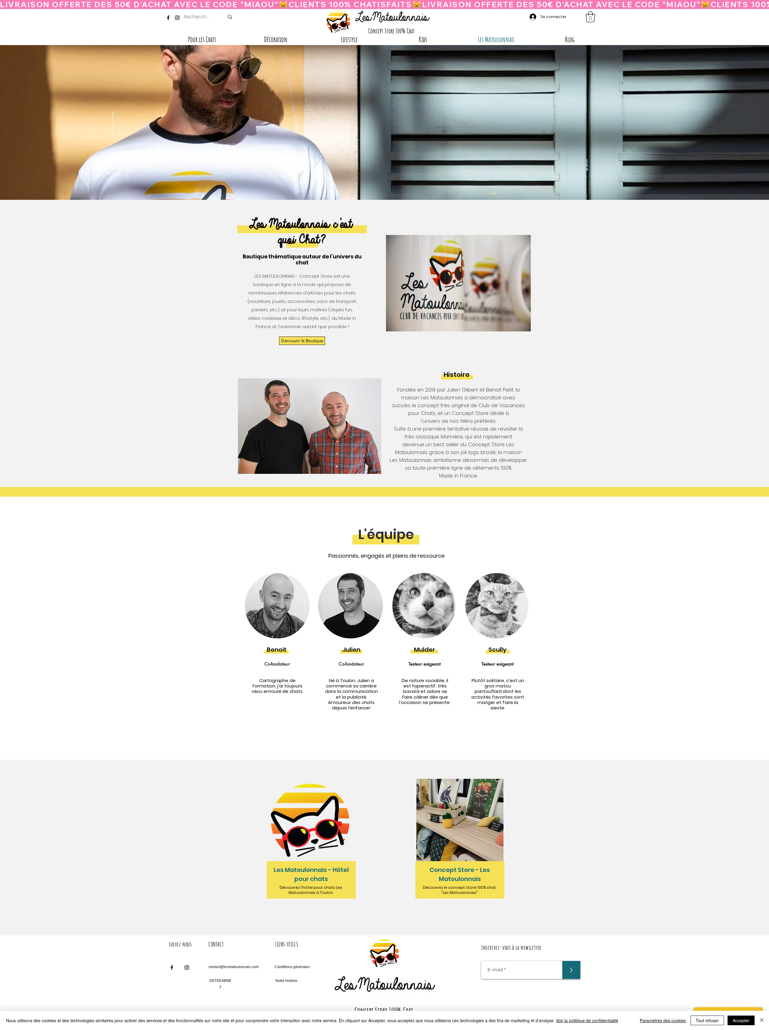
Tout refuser (707, 1020)
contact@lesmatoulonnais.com (233, 967)
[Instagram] (177, 18)
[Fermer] (761, 1020)
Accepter (741, 1020)
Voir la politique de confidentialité (587, 1020)
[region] (312, 843)
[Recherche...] (230, 17)
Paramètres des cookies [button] (663, 1020)
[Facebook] (168, 18)
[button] (590, 16)
